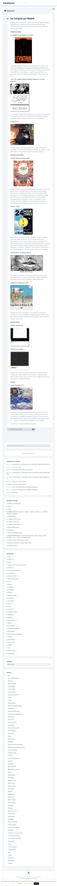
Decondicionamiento (13, 694)
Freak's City (11, 733)
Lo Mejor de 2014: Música (14, 524)
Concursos (11, 567)
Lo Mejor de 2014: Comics (14, 519)
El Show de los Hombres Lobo (15, 714)
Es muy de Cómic (12, 722)
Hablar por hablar (12, 595)
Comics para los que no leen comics (17, 565)
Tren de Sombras (12, 846)
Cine (9, 556)
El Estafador (11, 708)
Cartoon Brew (11, 689)
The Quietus (11, 841)
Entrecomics (11, 719)
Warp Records (11, 860)
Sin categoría (11, 639)
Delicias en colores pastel (19, 481)
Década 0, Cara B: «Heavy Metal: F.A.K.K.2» (18, 540)
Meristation (11, 777)
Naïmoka (10, 791)
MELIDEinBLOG (11, 775)
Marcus (10, 772)
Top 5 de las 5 (11, 642)
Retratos (10, 636)
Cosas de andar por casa (14, 570)
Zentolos (10, 863)
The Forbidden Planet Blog (14, 838)
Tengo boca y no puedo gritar (15, 833)
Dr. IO (9, 581)
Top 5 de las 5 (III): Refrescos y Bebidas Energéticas (25, 487)
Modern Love (11, 783)
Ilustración (10, 598)
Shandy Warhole (12, 516)
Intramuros (8, 3)
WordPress (28, 878)
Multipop (10, 617)
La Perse (10, 755)
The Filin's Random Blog (14, 835)
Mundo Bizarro (11, 620)
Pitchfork (10, 808)
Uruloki (10, 855)
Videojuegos (11, 653)
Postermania (11, 631)
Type (9, 852)
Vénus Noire (15, 492)
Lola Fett (10, 761)
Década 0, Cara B (12, 576)
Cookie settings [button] (28, 883)
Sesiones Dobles (12, 824)
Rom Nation (11, 819)
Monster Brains (12, 786)
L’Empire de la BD (12, 545)
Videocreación (11, 650)
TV (8, 647)
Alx (36, 878)
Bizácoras (10, 681)
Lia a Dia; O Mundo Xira (13, 758)
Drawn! (9, 697)
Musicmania (11, 788)
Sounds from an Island (13, 827)
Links (9, 606)
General (10, 592)
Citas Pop (10, 559)
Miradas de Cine (12, 780)
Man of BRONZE (12, 766)
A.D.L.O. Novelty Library (13, 678)
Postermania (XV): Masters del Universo (23, 469)
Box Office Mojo (12, 683)
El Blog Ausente (12, 703)
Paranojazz (11, 805)
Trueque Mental (12, 849)
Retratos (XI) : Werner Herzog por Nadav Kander (20, 542)
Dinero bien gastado (13, 578)
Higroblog (10, 741)
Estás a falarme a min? (13, 728)
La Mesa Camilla (12, 752)
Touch (9, 844)
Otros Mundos (11, 625)
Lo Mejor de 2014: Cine (13, 521)
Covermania (11, 573)
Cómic (24, 429)
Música (29, 429)
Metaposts (10, 614)
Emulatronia (11, 716)
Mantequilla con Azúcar (14, 769)
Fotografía (10, 589)
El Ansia (10, 700)
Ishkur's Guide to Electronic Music (16, 747)
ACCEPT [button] (36, 883)
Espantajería (11, 725)
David (20, 429)
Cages (9, 509)
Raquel (9, 484)
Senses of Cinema (12, 822)
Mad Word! (10, 764)
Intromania (10, 601)
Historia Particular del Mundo (15, 744)
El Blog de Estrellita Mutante (15, 705)
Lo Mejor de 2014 (12, 612)
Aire (20, 467)
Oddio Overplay (12, 799)
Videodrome (11, 858)
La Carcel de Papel (12, 750)
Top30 (9, 645)
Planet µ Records (12, 810)
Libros (9, 603)
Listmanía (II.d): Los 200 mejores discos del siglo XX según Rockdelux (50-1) (31, 464)
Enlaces (10, 584)
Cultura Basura (11, 692)
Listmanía (10, 609)
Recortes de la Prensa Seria (15, 634)
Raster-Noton (11, 816)
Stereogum (11, 830)
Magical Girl (11, 530)
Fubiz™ (9, 736)
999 (9, 675)
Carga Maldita (11, 686)
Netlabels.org (11, 794)
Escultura (10, 587)
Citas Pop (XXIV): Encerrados (15, 532)
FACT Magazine (12, 730)
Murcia (10, 506)
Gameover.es (11, 739)
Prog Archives (11, 813)
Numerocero (11, 797)
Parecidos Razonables (13, 628)
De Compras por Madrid (22, 18)
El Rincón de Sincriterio (14, 711)
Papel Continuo (12, 802)
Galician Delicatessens (13, 527)
